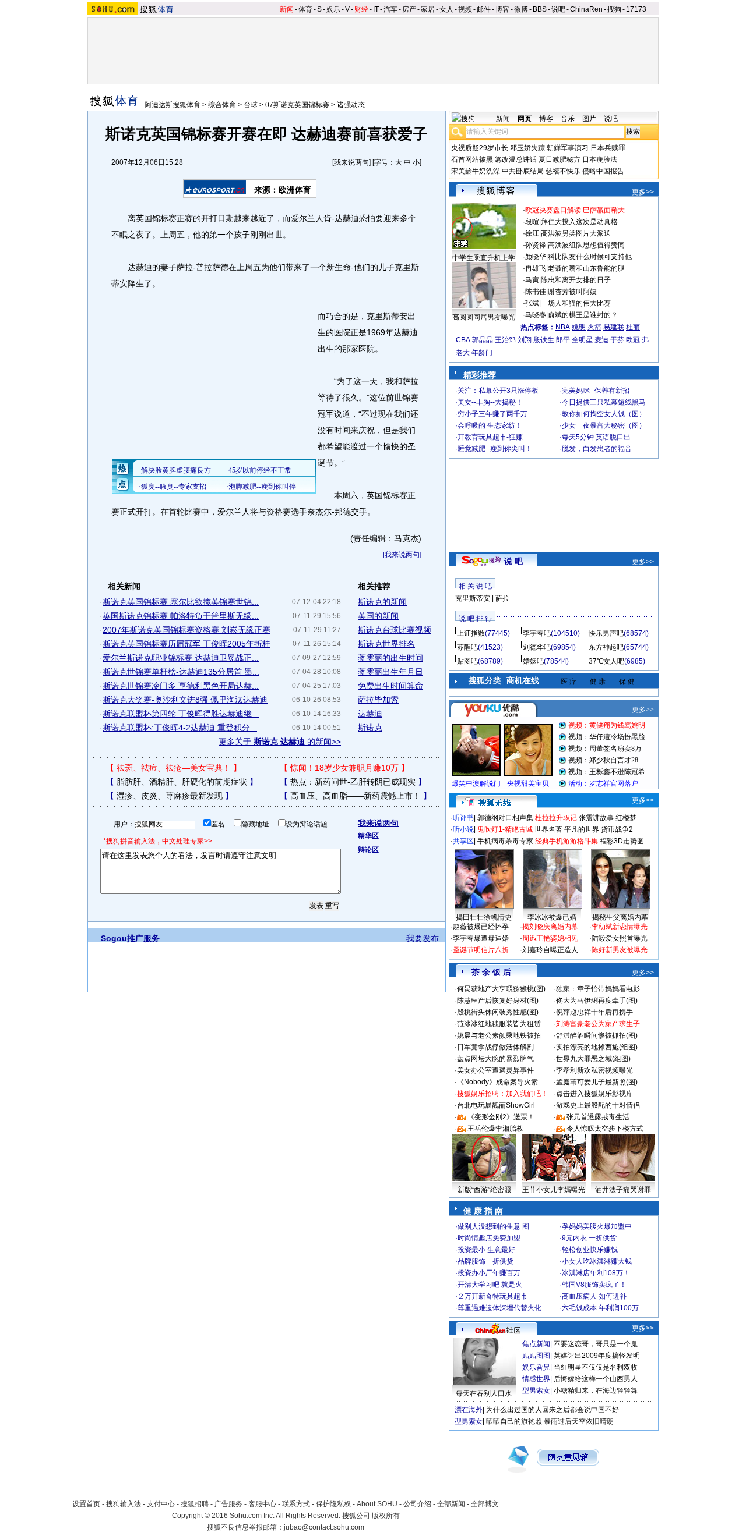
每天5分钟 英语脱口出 (596, 437)
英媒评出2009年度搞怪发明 (597, 1355)
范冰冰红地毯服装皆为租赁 (499, 1024)
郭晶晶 (482, 340)
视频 (465, 9)
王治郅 (505, 340)
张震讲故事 (596, 818)
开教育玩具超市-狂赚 (490, 437)
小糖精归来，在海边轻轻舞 (596, 1390)
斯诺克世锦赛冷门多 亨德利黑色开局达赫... (181, 685)
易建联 (613, 327)
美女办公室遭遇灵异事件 (495, 1070)
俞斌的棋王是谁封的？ (583, 315)
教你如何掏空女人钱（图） (604, 414)
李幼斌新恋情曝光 (620, 927)
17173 (636, 9)
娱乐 (333, 9)
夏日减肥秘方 (559, 159)
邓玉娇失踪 (527, 148)
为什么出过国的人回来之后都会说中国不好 (552, 1410)
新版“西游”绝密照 (484, 1190)
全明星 (582, 340)
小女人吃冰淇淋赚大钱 (597, 1261)
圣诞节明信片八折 (481, 950)
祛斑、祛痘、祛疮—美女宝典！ (174, 767)
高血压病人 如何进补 (594, 1296)
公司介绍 (417, 1504)
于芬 (617, 340)
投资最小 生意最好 (486, 1250)
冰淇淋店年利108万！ (596, 1273)
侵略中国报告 (603, 171)
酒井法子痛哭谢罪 (623, 1190)
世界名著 (548, 829)
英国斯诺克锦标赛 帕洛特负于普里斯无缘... (181, 615)
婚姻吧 (533, 661)
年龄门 (481, 353)
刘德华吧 (537, 647)
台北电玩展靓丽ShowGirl (496, 1105)
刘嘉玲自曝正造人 (550, 950)
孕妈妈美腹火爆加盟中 (597, 1226)
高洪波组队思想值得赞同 (586, 245)
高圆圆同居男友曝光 (483, 317)
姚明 (579, 327)
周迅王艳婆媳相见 (550, 938)
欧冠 (633, 340)
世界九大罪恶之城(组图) (593, 1059)
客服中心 (262, 1504)
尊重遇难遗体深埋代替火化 (499, 1308)
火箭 (594, 327)
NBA (562, 327)
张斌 (532, 303)
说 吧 (513, 561)
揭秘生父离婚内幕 (620, 917)
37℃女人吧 (606, 661)
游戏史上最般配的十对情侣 (598, 1105)
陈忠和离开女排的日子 (576, 280)
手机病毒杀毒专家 (505, 841)
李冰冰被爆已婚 (551, 917)
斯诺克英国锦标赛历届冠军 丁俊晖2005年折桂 (186, 643)
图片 (589, 119)
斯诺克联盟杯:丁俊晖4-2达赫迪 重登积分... (180, 727)
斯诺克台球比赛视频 (394, 629)
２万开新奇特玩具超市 (492, 1296)
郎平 (563, 340)
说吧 (558, 9)
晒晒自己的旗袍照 (514, 1421)
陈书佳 (535, 292)
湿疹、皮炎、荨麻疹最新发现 (170, 795)
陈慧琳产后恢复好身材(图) (498, 1000)
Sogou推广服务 (130, 938)
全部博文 (485, 1504)
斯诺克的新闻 (382, 601)
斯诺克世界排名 (386, 643)
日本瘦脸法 (599, 159)
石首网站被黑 (472, 159)
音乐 (568, 119)
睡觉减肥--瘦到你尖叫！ (495, 449)
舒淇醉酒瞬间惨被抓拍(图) (597, 1035)
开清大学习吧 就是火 (490, 1284)
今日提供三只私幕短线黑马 (604, 402)
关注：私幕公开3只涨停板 (498, 390)
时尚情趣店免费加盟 (489, 1238)
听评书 (463, 818)
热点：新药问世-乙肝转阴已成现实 (353, 781)
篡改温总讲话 (516, 159)
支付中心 (161, 1504)
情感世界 (536, 1379)
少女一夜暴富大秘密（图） (604, 425)
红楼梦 (625, 818)
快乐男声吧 (606, 633)
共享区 (463, 841)
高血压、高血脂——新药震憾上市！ (355, 795)
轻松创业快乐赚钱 (590, 1250)
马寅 (532, 280)
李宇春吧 (537, 633)
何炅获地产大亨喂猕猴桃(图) (501, 989)
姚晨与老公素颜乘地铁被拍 (499, 1035)
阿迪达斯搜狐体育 (172, 105)
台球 (251, 105)
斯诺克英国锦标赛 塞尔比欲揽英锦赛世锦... (181, 601)
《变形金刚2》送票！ (500, 1117)
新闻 (287, 9)
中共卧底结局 (523, 171)
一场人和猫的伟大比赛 (576, 303)
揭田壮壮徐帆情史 (484, 917)
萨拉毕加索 (378, 699)
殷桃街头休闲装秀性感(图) (498, 1012)
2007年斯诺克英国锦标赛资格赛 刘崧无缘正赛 (186, 629)
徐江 (532, 233)
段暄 (532, 222)
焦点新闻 (536, 1344)
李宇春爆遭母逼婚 (481, 938)
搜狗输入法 (123, 1504)
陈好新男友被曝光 (620, 950)
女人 (446, 9)
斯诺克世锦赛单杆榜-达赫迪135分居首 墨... (181, 671)
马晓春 (535, 315)
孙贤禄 (535, 245)
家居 (428, 9)
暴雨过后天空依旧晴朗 (579, 1421)
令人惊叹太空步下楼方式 (604, 1128)
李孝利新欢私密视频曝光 (594, 1070)
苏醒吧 (467, 647)
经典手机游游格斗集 (566, 841)
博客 (502, 9)
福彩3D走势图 (622, 841)
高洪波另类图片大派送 (576, 233)
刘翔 (525, 340)
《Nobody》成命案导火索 (497, 1082)
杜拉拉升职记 (556, 818)
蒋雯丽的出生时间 (390, 657)
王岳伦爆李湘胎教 (495, 1128)
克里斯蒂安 (472, 598)
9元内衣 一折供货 (589, 1238)
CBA (463, 340)
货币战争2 (617, 829)
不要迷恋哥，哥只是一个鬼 (596, 1344)
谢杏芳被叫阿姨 (572, 292)
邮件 (484, 9)
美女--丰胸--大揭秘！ (490, 402)
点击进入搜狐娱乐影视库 (594, 1094)
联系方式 (296, 1504)
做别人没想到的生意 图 (493, 1226)
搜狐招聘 (195, 1504)
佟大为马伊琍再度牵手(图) (597, 1000)
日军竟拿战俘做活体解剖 (495, 1047)
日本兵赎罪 (607, 148)
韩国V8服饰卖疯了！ (594, 1284)
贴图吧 (467, 661)
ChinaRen (586, 9)
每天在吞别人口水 (484, 1393)
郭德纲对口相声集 (505, 818)
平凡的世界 (581, 829)
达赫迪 (370, 713)
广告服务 (228, 1504)
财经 (361, 9)
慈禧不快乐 (563, 171)
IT (376, 9)
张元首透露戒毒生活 (597, 1117)
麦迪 (601, 340)
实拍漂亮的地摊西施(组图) (597, 1047)
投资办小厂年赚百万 (489, 1273)
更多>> (643, 192)
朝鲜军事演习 (568, 148)
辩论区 (368, 850)
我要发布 (422, 938)
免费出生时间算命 (390, 685)
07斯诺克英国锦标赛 (297, 105)
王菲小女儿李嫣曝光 (553, 1190)
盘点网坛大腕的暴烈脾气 (495, 1059)
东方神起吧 (606, 647)
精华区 (368, 836)
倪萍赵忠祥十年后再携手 (594, 1012)
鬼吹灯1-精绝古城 (505, 829)
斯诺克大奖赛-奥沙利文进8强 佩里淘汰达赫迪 (185, 699)
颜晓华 (535, 257)
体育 (305, 9)
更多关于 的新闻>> (280, 741)
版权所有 (386, 1516)
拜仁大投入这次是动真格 (579, 222)
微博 (521, 9)
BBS (540, 9)
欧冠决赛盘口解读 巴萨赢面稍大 (575, 210)
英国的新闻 (378, 615)
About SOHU (377, 1504)
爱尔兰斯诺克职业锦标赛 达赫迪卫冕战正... (181, 657)
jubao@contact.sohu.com (324, 1527)
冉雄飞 (535, 268)
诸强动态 (351, 105)
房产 (409, 9)
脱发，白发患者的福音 (597, 449)
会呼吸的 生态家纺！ (490, 425)
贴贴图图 (536, 1355)
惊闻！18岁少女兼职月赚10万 (344, 767)
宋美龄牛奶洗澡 (475, 171)
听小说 (463, 829)
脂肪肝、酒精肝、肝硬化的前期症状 (182, 781)
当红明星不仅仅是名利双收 (596, 1367)
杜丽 (633, 327)
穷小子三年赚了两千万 (492, 414)
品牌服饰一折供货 (485, 1261)
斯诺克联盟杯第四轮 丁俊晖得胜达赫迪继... (181, 713)
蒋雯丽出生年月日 (390, 671)
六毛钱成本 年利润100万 (600, 1308)
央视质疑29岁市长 (479, 148)
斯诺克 (370, 727)
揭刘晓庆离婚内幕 (550, 927)
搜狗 (614, 9)
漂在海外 (469, 1410)
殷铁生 (543, 340)
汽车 (390, 9)
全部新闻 (451, 1504)
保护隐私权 (333, 1504)
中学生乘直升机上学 (483, 258)
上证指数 (471, 633)
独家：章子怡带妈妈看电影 (598, 989)
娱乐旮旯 (536, 1367)
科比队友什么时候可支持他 (590, 257)
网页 (525, 119)
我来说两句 (351, 162)
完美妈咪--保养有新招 (595, 390)
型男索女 (536, 1390)
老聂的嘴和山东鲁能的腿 (586, 268)
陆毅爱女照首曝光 (620, 938)
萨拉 (502, 598)
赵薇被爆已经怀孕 (481, 927)
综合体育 (222, 105)
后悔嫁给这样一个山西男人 (596, 1379)
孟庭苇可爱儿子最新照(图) (597, 1082)
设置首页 (86, 1504)
